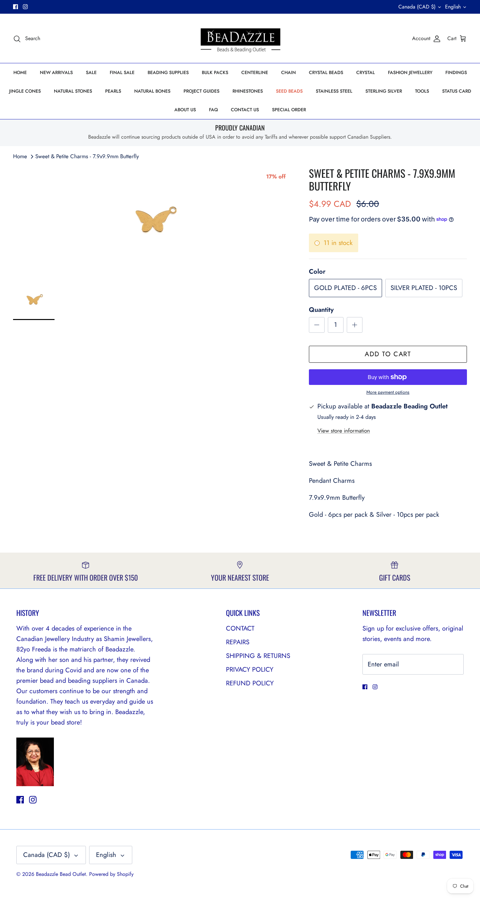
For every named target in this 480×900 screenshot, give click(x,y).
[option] (154, 219)
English (453, 6)
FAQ (213, 109)
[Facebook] (15, 6)
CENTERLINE (254, 72)
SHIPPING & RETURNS (258, 656)
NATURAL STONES (73, 91)
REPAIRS (237, 642)
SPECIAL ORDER (289, 109)
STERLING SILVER (383, 91)
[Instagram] (25, 6)
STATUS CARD (456, 91)
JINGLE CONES (25, 91)
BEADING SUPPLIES (168, 72)
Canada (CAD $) (417, 6)
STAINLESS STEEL (334, 91)
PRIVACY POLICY (249, 669)
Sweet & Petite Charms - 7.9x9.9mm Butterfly (87, 156)
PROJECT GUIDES (201, 91)
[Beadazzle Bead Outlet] (240, 38)
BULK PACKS (215, 72)
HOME (20, 72)
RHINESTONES (247, 91)
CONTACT (240, 628)
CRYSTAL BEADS (326, 72)
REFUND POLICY (250, 683)
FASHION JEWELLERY (410, 72)
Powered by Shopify (111, 874)
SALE (91, 72)
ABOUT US (185, 109)
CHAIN (288, 72)
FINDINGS (456, 72)
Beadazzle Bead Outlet (61, 874)
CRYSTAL (365, 72)
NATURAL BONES (152, 91)
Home (20, 156)
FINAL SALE (122, 72)
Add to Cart (388, 354)
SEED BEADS (289, 91)
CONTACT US (245, 109)
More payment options (387, 392)
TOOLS (422, 91)
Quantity (321, 309)
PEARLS (113, 91)
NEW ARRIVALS (56, 72)
